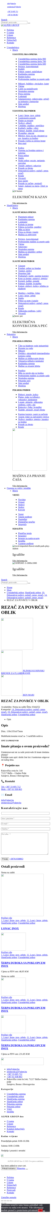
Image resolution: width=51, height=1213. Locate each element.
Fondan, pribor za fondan (29, 268)
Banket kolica (24, 76)
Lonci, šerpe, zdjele (27, 295)
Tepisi (21, 514)
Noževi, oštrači (25, 123)
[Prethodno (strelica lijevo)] (2, 1203)
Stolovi (21, 504)
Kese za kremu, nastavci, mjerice (32, 278)
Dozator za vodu (25, 348)
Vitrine (21, 86)
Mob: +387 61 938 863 (11, 789)
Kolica (21, 148)
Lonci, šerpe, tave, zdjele (29, 115)
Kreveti (21, 510)
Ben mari (22, 143)
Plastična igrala (25, 533)
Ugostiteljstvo (13, 47)
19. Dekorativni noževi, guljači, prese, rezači (27, 712)
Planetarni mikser (26, 217)
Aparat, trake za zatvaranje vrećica (33, 417)
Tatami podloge (25, 517)
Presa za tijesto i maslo (28, 232)
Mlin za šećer (24, 229)
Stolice (21, 507)
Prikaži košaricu (8, 1168)
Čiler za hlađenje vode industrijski (33, 346)
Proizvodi (11, 1190)
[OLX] (25, 1155)
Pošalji (5, 859)
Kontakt (10, 42)
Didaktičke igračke (26, 522)
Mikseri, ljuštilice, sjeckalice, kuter (33, 84)
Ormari (21, 502)
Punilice (21, 370)
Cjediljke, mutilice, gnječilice (31, 125)
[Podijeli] (8, 1200)
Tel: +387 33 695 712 (11, 787)
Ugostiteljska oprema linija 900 (32, 59)
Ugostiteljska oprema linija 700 (32, 61)
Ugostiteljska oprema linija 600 (32, 64)
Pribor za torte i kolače (28, 301)
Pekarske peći (24, 381)
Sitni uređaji (23, 104)
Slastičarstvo (12, 205)
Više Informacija (19, 332)
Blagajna (21, 1168)
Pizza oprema (24, 94)
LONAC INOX (10, 928)
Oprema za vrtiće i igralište (19, 488)
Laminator (22, 222)
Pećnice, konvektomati (28, 66)
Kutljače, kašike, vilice (28, 128)
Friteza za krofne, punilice (29, 227)
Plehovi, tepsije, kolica (28, 394)
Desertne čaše (24, 273)
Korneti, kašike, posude (28, 281)
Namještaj (22, 519)
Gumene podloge (26, 543)
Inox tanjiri (23, 181)
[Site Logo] (10, 25)
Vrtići (9, 1109)
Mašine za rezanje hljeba (29, 366)
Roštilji (21, 69)
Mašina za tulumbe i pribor (30, 252)
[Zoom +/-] (2, 1200)
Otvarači (22, 178)
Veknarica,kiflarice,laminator (31, 361)
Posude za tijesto (25, 168)
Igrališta (21, 541)
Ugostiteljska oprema (16, 1094)
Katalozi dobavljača (16, 1129)
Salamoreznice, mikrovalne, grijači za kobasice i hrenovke (33, 100)
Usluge (10, 35)
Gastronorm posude (27, 118)
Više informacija (19, 203)
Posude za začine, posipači (30, 183)
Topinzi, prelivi (25, 271)
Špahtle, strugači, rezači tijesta (31, 410)
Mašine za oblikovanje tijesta (31, 358)
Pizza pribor (23, 155)
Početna (10, 30)
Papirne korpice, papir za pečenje (33, 414)
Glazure (21, 266)
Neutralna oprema (26, 91)
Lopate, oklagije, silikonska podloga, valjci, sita (30, 403)
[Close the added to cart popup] (27, 1169)
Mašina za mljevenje (27, 234)
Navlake (22, 499)
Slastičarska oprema (16, 1099)
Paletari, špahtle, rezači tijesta (31, 130)
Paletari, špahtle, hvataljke (29, 283)
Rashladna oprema (26, 74)
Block (15, 50)
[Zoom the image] (25, 1062)
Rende (21, 176)
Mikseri (21, 351)
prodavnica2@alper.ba (14, 7)
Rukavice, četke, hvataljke (30, 407)
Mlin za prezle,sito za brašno (31, 373)
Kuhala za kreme (25, 224)
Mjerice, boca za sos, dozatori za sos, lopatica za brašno (32, 137)
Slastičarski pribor (9, 714)
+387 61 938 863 (12, 15)
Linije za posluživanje (28, 89)
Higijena (22, 106)
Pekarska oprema (14, 1104)
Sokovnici (22, 247)
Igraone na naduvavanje (29, 538)
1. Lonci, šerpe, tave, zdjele (13, 920)
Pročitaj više (6, 918)
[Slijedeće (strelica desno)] (5, 1203)
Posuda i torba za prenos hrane (31, 141)
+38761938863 (16, 859)
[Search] (29, 23)
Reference (11, 37)
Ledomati (22, 96)
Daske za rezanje (25, 120)
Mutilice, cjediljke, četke (29, 293)
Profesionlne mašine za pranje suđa (33, 79)
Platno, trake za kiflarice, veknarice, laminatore (29, 398)
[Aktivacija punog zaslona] (5, 1200)
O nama (10, 32)
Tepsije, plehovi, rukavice (29, 165)
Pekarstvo (11, 334)
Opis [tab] (9, 719)
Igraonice (22, 536)
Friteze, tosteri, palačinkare (30, 71)
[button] (4, 19)
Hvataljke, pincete (26, 133)
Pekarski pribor (13, 1106)
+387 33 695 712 (12, 12)
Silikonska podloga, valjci (29, 311)
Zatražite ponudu (8, 1197)
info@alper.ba (11, 4)
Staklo (21, 158)
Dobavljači (12, 40)
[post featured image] (22, 915)
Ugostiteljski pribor (26, 714)
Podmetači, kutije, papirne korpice (33, 276)
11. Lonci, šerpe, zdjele (37, 920)
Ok (40, 1210)
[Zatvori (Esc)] (11, 1200)
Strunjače (22, 524)
